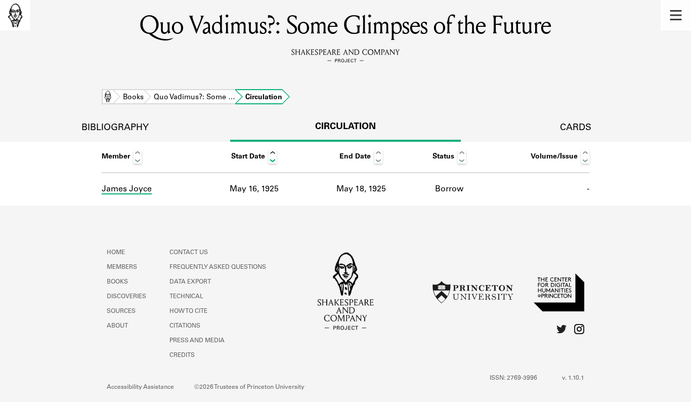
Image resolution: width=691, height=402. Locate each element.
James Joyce (127, 189)
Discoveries (126, 297)
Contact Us (188, 253)
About (117, 326)
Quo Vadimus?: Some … (194, 97)
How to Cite (188, 311)
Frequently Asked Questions (217, 267)
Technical (186, 297)
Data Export (190, 282)
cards (575, 128)
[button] (676, 15)
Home (108, 97)
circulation (345, 127)
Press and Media (197, 341)
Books (133, 97)
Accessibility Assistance (140, 387)
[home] (15, 15)
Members (122, 267)
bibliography (115, 128)
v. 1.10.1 (573, 378)
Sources (121, 311)
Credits (182, 355)
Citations (184, 326)
